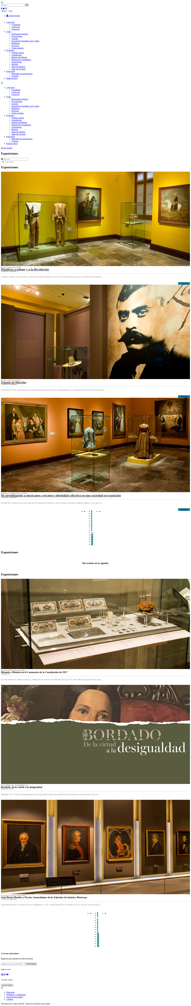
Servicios (15, 46)
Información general (19, 34)
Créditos (9, 999)
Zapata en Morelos (13, 382)
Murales (14, 64)
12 (92, 537)
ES (5, 11)
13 (92, 539)
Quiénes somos (17, 53)
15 (92, 544)
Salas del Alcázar (18, 69)
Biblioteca (15, 43)
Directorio (10, 992)
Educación (10, 71)
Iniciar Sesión (14, 16)
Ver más (184, 283)
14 (92, 542)
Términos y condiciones (16, 995)
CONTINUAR (31, 964)
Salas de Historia (18, 67)
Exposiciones (16, 36)
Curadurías (15, 25)
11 (92, 535)
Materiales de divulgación (21, 74)
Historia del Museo (19, 57)
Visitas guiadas (17, 48)
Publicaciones (12, 78)
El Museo (10, 50)
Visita (8, 32)
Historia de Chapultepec (21, 60)
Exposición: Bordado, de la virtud (25, 41)
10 (92, 532)
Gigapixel (15, 29)
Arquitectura (16, 55)
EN (10, 11)
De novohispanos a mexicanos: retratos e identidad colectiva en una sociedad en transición (61, 495)
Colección (10, 22)
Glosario (14, 76)
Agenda (14, 39)
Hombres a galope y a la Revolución (25, 269)
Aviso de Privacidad (14, 997)
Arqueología (16, 62)
